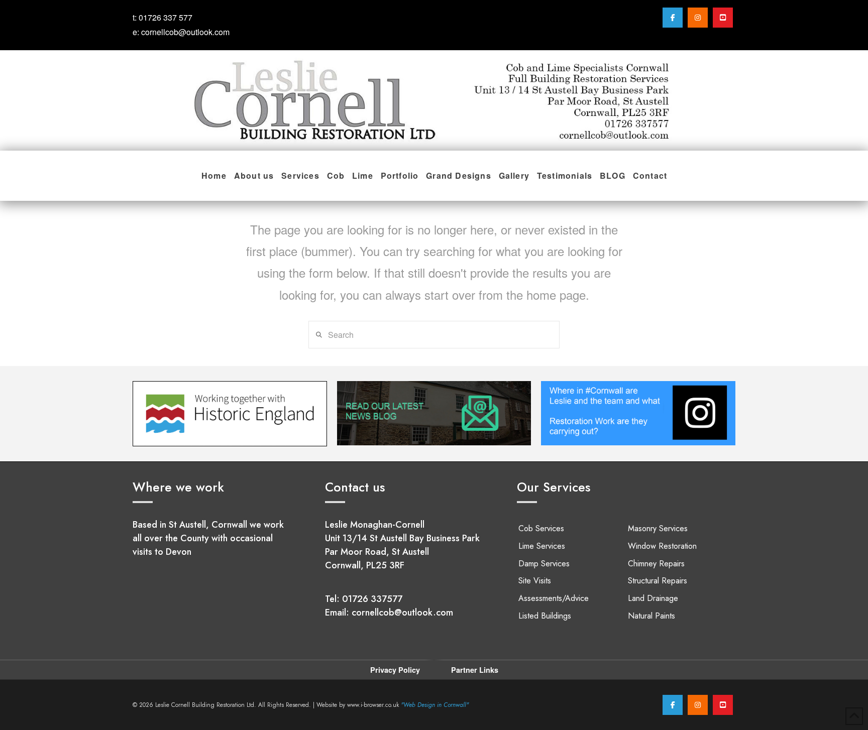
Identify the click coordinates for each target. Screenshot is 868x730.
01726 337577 (372, 598)
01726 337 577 (165, 17)
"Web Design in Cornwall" (435, 704)
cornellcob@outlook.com (185, 32)
